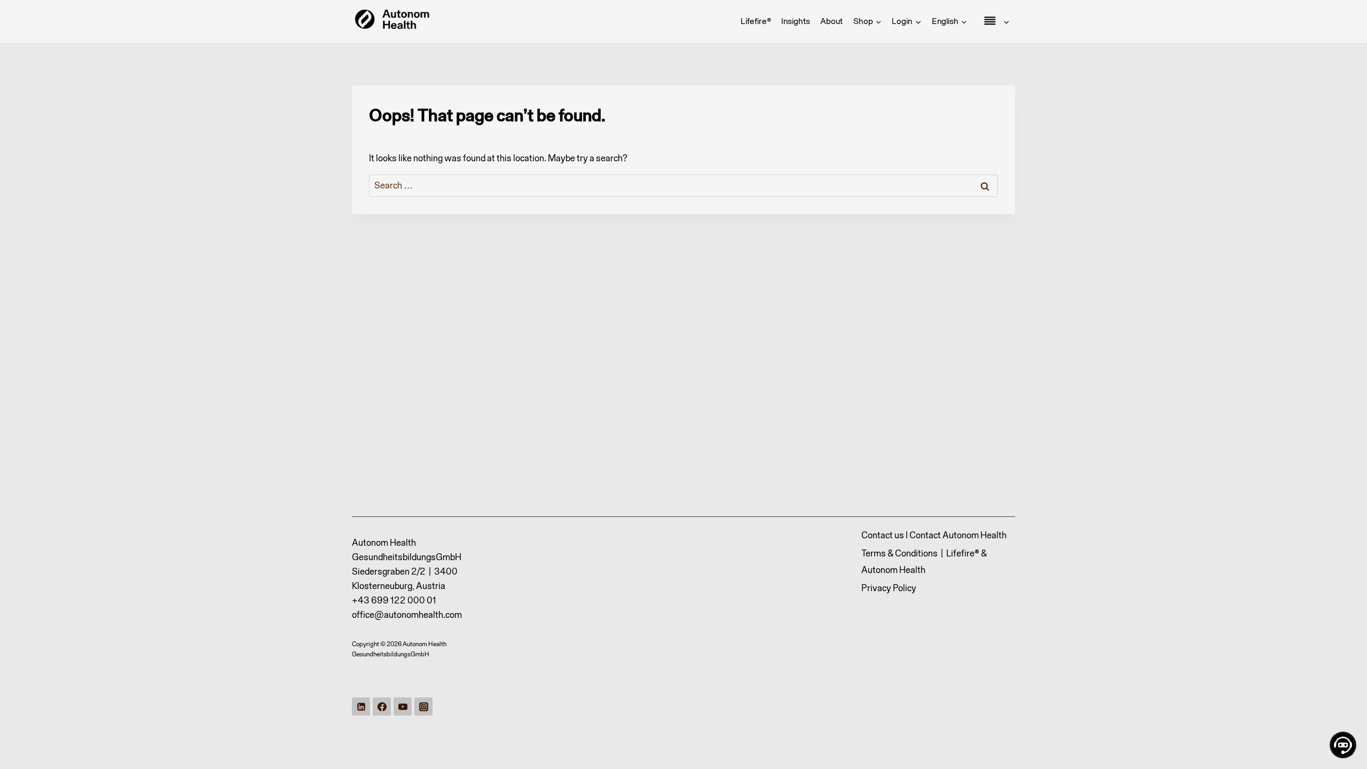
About (831, 20)
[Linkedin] (361, 706)
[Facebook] (382, 706)
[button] (918, 21)
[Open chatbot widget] (1343, 745)
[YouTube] (403, 706)
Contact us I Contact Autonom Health (934, 535)
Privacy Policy (888, 588)
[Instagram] (423, 706)
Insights (795, 20)
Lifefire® (756, 20)
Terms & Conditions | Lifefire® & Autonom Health (924, 561)
